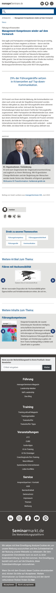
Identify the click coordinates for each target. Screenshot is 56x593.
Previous (3, 280)
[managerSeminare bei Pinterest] (45, 518)
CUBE (28, 441)
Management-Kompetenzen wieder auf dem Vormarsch (34, 18)
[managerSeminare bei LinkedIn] (10, 518)
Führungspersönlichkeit (37, 238)
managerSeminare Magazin (28, 384)
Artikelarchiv (6, 18)
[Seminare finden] (28, 532)
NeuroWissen (28, 461)
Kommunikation (29, 243)
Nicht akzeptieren (26, 584)
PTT (28, 437)
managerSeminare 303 (33, 195)
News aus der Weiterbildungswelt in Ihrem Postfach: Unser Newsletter (26, 361)
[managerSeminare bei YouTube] (37, 518)
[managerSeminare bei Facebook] (28, 518)
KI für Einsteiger (28, 453)
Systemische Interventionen (28, 465)
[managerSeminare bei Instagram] (19, 518)
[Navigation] (52, 3)
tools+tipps (28, 445)
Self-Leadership (28, 392)
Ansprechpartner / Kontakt (28, 482)
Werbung (28, 506)
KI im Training (28, 449)
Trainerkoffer (28, 420)
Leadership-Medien (28, 388)
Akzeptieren (9, 584)
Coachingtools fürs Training (28, 457)
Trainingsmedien (28, 416)
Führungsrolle (13, 243)
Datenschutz (28, 494)
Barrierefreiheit (28, 490)
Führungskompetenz (15, 238)
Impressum (28, 498)
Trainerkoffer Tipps (28, 424)
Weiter (47, 367)
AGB (28, 486)
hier (33, 580)
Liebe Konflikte (28, 469)
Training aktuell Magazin (28, 412)
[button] (14, 210)
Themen (28, 502)
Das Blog (28, 396)
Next (52, 280)
